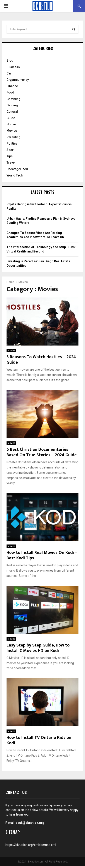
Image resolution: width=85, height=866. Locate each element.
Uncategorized (17, 169)
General (12, 111)
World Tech (15, 175)
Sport (10, 150)
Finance (12, 86)
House (11, 124)
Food (10, 92)
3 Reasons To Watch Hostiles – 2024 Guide (41, 359)
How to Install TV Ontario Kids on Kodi (39, 740)
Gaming (12, 105)
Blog (10, 60)
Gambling (13, 99)
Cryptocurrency (18, 79)
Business (13, 67)
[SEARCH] (73, 29)
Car (9, 73)
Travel (11, 162)
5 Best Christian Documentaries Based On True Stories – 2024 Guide (42, 452)
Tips (10, 156)
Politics (12, 143)
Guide (11, 118)
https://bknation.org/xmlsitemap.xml (30, 845)
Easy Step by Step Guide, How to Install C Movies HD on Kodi (38, 647)
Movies (11, 350)
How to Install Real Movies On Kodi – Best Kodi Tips (42, 555)
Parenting (13, 137)
